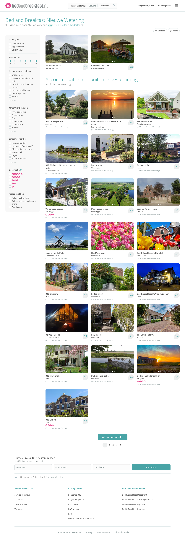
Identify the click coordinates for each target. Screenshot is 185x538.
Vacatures (18, 509)
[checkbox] (10, 43)
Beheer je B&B (74, 495)
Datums (92, 5)
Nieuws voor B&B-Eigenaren (81, 518)
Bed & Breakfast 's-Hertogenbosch (137, 499)
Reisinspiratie (20, 504)
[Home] (15, 477)
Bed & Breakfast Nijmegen (134, 504)
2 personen (104, 5)
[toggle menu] (176, 5)
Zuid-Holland (62, 25)
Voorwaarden (103, 532)
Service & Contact (22, 495)
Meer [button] (11, 100)
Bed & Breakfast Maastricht (134, 495)
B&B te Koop (73, 509)
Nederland (76, 25)
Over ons (18, 499)
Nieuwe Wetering (77, 5)
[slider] (10, 61)
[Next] (84, 49)
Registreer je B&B (76, 499)
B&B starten (73, 504)
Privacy (89, 532)
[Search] (114, 6)
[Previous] (49, 49)
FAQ (70, 514)
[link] (27, 6)
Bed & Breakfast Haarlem (133, 509)
